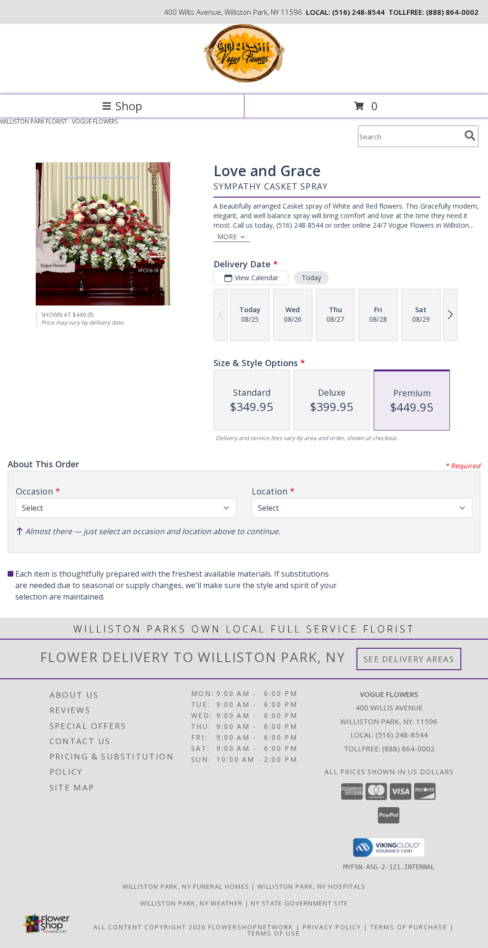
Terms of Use (273, 933)
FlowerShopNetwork (251, 927)
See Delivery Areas (409, 658)
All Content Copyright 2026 (149, 927)
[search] (470, 135)
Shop (128, 106)
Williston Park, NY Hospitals (311, 886)
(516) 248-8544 (358, 12)
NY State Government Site (299, 903)
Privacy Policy (332, 927)
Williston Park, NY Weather (191, 903)
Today (311, 277)
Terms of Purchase (408, 927)
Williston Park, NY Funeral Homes (186, 886)
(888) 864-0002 (452, 12)
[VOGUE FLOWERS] (244, 80)
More (227, 236)
